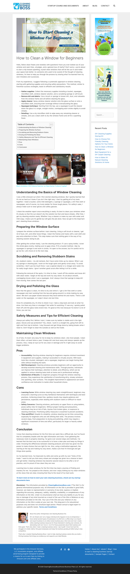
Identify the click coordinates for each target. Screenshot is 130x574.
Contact (105, 6)
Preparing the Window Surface (29, 130)
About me (95, 549)
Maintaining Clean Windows (28, 140)
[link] (19, 157)
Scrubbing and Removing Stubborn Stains (33, 132)
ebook (103, 549)
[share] (67, 156)
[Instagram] (65, 549)
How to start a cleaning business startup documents (101, 551)
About (86, 6)
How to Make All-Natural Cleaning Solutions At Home (102, 160)
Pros (20, 142)
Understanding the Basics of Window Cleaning (35, 127)
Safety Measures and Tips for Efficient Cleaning (36, 137)
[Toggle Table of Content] (50, 124)
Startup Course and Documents (63, 6)
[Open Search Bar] (114, 6)
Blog (95, 6)
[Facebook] (61, 549)
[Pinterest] (68, 549)
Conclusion (23, 147)
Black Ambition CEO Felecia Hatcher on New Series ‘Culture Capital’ (43, 157)
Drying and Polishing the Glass (29, 135)
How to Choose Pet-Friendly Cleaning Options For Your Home (104, 141)
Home (87, 549)
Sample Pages (101, 554)
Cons (21, 145)
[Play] (78, 173)
